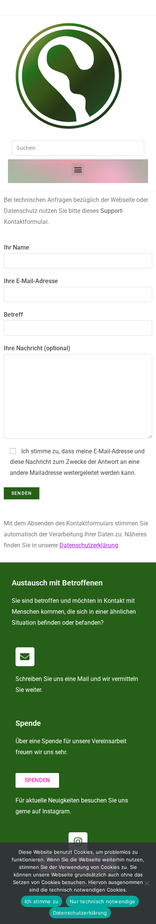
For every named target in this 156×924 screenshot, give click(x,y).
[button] (78, 169)
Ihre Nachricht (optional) (37, 348)
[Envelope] (25, 656)
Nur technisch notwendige (102, 901)
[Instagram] (78, 841)
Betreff (13, 314)
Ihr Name (16, 247)
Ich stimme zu (41, 901)
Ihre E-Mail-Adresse (31, 281)
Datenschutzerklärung (80, 913)
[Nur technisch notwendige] (146, 883)
